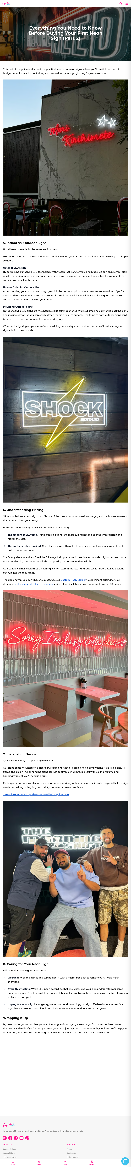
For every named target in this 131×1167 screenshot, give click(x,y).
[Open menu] (126, 3)
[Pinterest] (27, 1138)
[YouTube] (21, 1138)
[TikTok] (16, 1138)
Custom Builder (9, 1149)
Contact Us (71, 1153)
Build (65, 1164)
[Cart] (120, 3)
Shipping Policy (73, 1157)
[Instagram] (5, 1138)
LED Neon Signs (10, 1157)
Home (13, 1164)
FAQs (69, 1149)
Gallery (91, 1164)
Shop (39, 1164)
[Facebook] (10, 1138)
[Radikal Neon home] (6, 3)
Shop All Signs (9, 1153)
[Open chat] (125, 1161)
